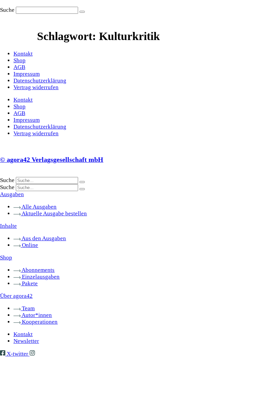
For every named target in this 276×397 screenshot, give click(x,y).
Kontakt (23, 53)
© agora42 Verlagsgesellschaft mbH (51, 159)
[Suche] (82, 12)
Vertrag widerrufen (36, 87)
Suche (7, 10)
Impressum (26, 74)
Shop (19, 60)
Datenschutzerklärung (39, 80)
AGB (19, 67)
